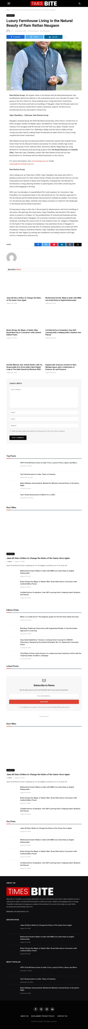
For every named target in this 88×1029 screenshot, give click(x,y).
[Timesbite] (44, 3)
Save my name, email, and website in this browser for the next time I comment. (38, 431)
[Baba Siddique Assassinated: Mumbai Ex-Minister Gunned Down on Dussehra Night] (12, 486)
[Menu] (9, 3)
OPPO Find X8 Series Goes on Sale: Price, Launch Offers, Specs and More (48, 463)
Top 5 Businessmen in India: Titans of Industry (37, 474)
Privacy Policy (57, 707)
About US (25, 1016)
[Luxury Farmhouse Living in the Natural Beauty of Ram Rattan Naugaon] (44, 65)
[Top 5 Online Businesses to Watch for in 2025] (12, 497)
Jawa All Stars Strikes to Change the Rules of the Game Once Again (23, 299)
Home (8, 10)
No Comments (34, 31)
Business (10, 15)
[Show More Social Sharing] (65, 37)
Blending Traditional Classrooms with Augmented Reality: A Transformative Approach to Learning (48, 629)
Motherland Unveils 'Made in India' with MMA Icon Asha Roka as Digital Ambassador (63, 299)
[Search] (79, 3)
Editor (10, 561)
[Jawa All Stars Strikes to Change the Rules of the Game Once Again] (24, 285)
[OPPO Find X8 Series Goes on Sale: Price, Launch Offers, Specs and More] (12, 465)
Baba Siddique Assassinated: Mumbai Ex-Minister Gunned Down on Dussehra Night (49, 484)
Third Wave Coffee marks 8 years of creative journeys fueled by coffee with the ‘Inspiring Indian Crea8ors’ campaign (50, 654)
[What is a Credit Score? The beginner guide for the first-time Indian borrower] (12, 620)
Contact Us (62, 1016)
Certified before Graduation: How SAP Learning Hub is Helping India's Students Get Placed (63, 332)
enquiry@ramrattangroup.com (21, 164)
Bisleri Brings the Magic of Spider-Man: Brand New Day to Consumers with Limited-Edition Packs (23, 332)
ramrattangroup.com (40, 161)
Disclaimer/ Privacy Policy (43, 1016)
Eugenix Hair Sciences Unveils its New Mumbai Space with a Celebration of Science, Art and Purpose (60, 367)
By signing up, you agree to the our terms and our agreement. (45, 707)
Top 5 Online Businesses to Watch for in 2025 (37, 495)
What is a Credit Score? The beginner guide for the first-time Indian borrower (49, 617)
